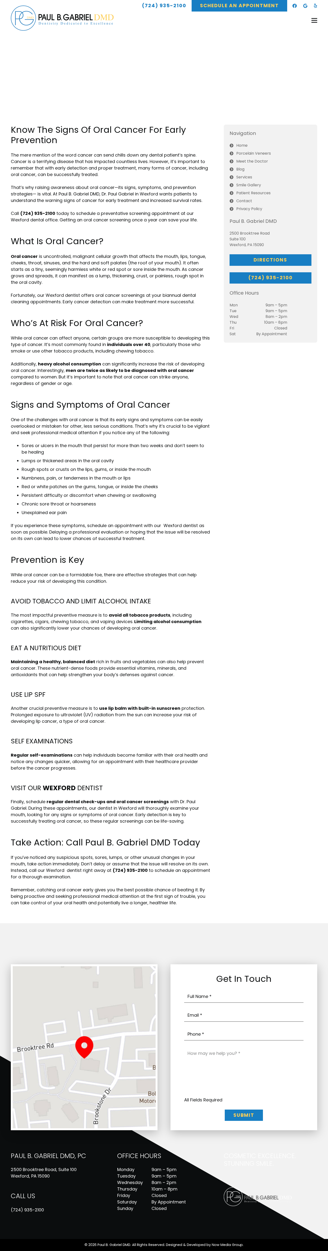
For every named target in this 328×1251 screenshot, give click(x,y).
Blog (240, 169)
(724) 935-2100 (27, 1210)
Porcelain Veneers (253, 153)
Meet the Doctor (252, 161)
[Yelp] (315, 6)
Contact (244, 201)
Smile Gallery (248, 185)
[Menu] (314, 20)
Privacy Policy (249, 209)
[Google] (305, 6)
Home (242, 145)
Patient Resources (253, 193)
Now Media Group (227, 1244)
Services (244, 177)
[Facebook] (294, 6)
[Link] (65, 18)
